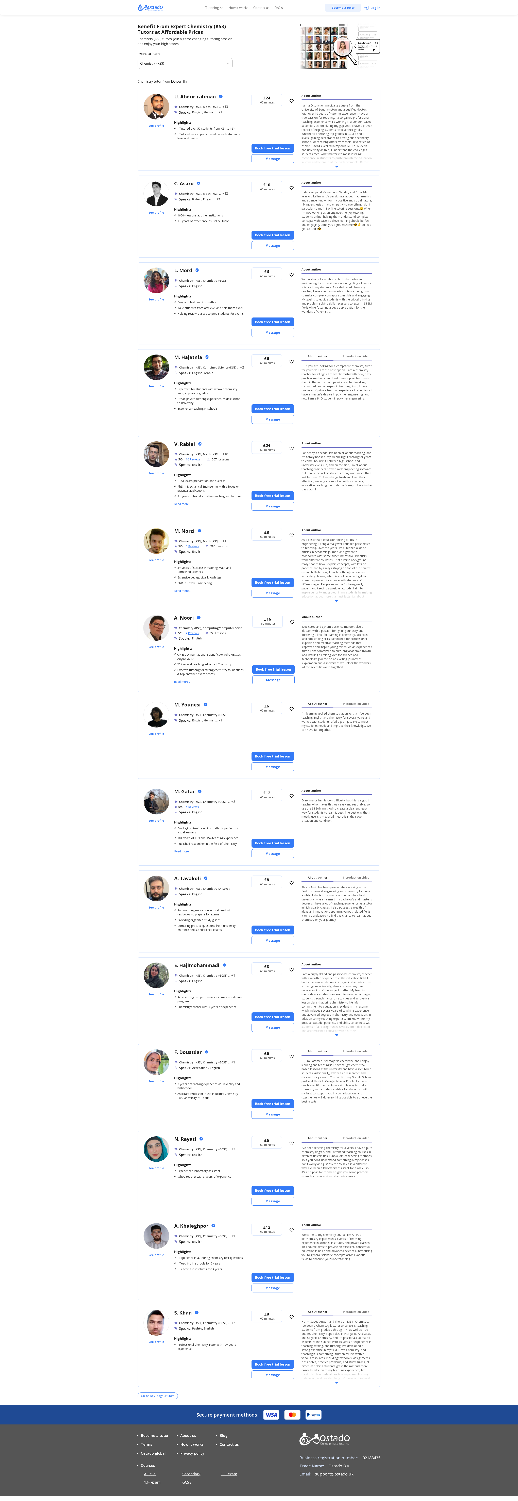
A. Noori (184, 617)
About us (188, 1435)
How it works (238, 7)
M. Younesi (188, 704)
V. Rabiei (185, 444)
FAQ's (278, 7)
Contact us (261, 7)
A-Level (150, 1473)
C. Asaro (184, 183)
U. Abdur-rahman (195, 96)
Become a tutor (155, 1435)
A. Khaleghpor (192, 1225)
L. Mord (183, 270)
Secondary (191, 1473)
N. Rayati (185, 1139)
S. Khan (183, 1312)
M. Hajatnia (188, 357)
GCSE (186, 1482)
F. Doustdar (188, 1052)
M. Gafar (185, 791)
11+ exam (229, 1473)
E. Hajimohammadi (197, 965)
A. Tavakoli (188, 878)
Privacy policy (192, 1453)
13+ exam (152, 1482)
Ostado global (153, 1453)
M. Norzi (185, 530)
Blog (223, 1435)
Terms (146, 1444)
